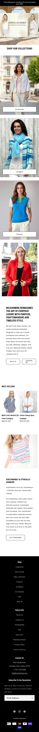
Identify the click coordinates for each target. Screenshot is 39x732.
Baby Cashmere (19, 577)
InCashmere (22, 718)
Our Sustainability (15, 537)
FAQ (19, 630)
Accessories (19, 109)
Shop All (19, 602)
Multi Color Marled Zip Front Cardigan (10, 417)
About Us (13, 361)
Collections (19, 567)
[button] (4, 9)
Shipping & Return (19, 640)
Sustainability (28, 361)
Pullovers (19, 234)
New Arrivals (19, 572)
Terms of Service (19, 650)
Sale (19, 597)
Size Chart (19, 635)
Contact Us (20, 620)
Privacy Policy (19, 645)
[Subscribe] (32, 698)
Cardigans (19, 172)
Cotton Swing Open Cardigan (27, 417)
